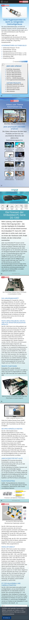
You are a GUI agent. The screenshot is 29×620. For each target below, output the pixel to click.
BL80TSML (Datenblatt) (13, 69)
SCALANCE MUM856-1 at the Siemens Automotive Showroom (20, 168)
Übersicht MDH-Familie (13, 89)
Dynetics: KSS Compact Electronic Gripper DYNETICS (20, 149)
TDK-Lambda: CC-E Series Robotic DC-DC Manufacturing (9, 149)
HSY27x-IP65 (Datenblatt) (14, 76)
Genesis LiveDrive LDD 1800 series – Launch (20, 159)
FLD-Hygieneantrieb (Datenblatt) (16, 79)
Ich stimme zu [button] (6, 617)
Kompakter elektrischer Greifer (15, 84)
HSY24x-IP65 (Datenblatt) (14, 73)
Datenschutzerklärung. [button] (8, 614)
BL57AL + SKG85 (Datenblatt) (15, 78)
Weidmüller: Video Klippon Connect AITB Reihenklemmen (9, 178)
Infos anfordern (11, 91)
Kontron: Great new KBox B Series (9, 159)
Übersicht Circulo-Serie (13, 88)
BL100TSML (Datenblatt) (14, 71)
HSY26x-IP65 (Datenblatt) (14, 74)
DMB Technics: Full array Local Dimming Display (9, 168)
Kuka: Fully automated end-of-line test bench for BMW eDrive (20, 178)
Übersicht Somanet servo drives (15, 86)
